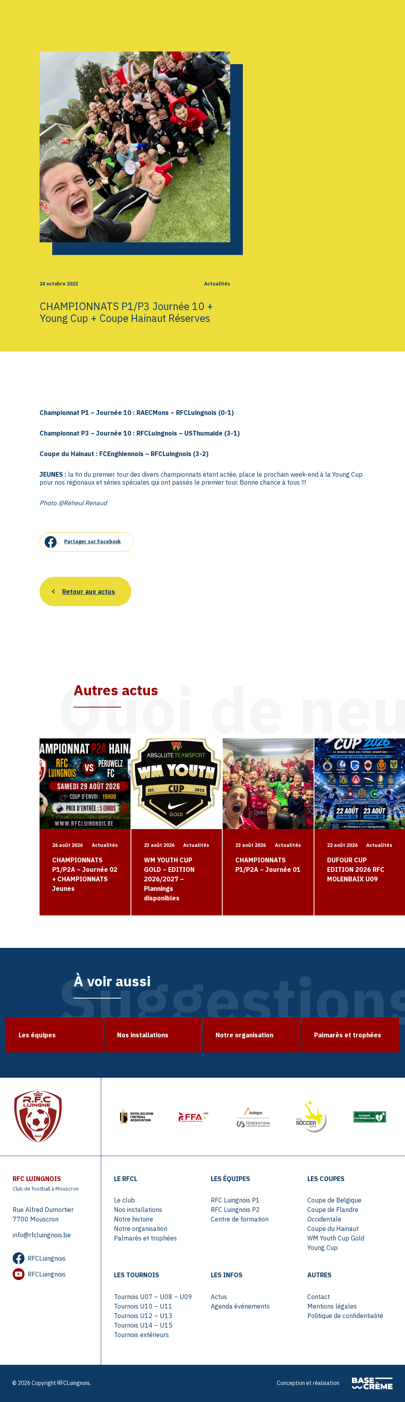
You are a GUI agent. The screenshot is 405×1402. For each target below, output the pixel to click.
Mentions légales (332, 1306)
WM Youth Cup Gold (335, 1238)
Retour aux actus (88, 591)
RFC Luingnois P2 (235, 1210)
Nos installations (138, 1210)
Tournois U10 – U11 (143, 1306)
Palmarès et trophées (145, 1238)
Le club (124, 1200)
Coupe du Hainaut (333, 1229)
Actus (219, 1297)
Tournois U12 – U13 (143, 1316)
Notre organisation (140, 1229)
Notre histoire (133, 1219)
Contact (318, 1297)
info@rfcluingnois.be (42, 1235)
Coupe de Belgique (334, 1200)
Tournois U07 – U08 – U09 (153, 1297)
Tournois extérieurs (141, 1335)
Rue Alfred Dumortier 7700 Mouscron (43, 1214)
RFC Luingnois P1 (235, 1200)
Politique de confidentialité (345, 1316)
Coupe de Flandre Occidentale (332, 1214)
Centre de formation (240, 1219)
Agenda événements (240, 1306)
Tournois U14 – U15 (143, 1325)
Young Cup (322, 1248)
